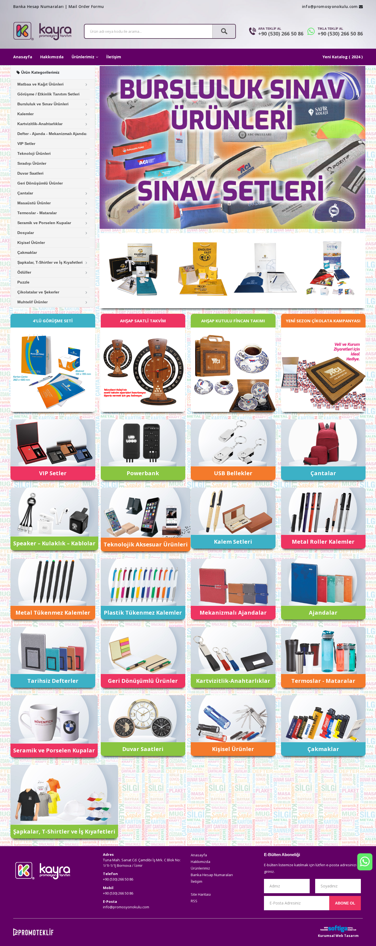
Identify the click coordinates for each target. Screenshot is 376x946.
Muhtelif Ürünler (32, 302)
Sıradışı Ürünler (31, 163)
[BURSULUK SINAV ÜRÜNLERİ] (232, 147)
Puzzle (23, 282)
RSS (194, 900)
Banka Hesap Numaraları (38, 6)
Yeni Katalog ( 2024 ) (343, 56)
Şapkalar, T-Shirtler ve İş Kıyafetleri (50, 262)
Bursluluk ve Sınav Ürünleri (43, 104)
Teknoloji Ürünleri (34, 153)
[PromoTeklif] (33, 932)
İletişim (113, 56)
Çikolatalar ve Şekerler (38, 292)
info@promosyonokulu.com (330, 6)
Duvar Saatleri (30, 173)
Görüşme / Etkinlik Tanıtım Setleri (48, 94)
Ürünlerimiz (83, 56)
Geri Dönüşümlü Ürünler (40, 183)
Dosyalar (25, 232)
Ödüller (24, 272)
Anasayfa (22, 56)
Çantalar (25, 193)
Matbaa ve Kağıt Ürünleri (40, 84)
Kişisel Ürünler (31, 242)
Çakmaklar (27, 252)
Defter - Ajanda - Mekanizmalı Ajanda (51, 133)
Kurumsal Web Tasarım (338, 935)
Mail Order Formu (86, 6)
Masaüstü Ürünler (34, 203)
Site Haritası (201, 894)
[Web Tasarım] (338, 928)
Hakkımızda (52, 56)
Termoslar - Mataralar (37, 213)
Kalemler (25, 114)
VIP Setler (26, 143)
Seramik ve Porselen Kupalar (44, 223)
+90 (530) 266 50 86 (280, 33)
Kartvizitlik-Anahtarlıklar (39, 124)
